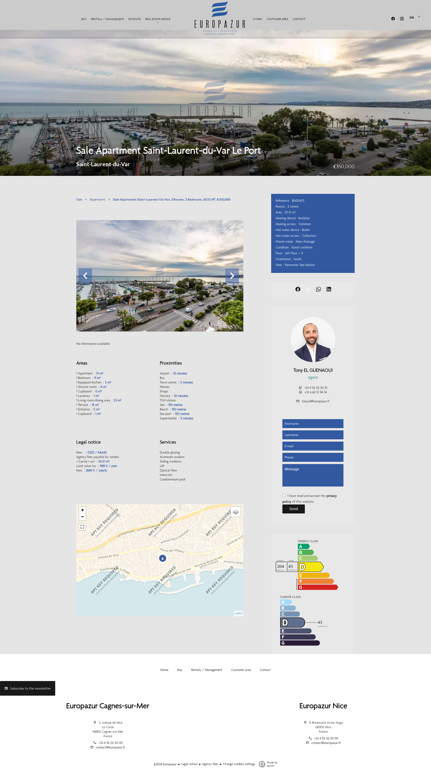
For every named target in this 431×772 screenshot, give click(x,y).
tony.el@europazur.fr (316, 401)
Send (293, 509)
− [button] (82, 517)
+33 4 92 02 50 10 (315, 388)
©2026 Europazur (165, 764)
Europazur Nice (323, 705)
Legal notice (189, 764)
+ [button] (82, 510)
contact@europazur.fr (110, 747)
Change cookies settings (239, 764)
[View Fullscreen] (82, 526)
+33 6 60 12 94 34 (316, 392)
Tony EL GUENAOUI (313, 370)
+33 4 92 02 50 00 (111, 743)
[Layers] (236, 512)
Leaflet (238, 613)
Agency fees (210, 764)
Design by (272, 764)
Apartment (97, 199)
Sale (79, 199)
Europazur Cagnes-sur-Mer (107, 705)
